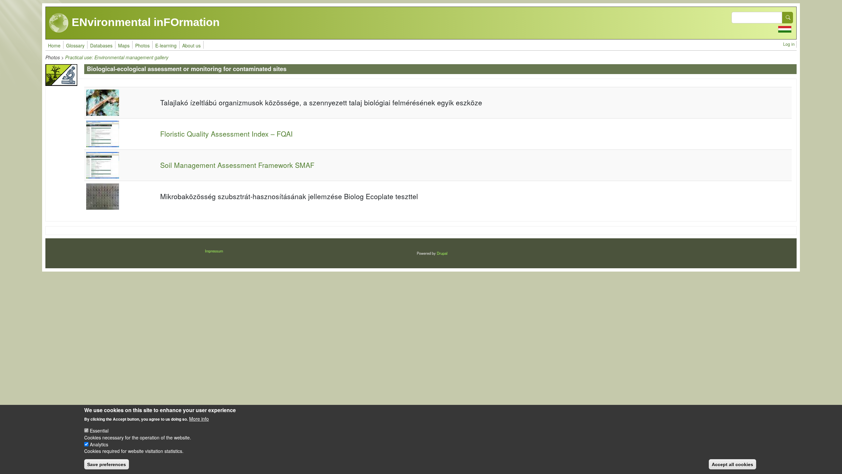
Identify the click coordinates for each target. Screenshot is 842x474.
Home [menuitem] (54, 45)
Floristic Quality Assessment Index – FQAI (226, 134)
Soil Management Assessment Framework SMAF (237, 165)
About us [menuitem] (191, 45)
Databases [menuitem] (101, 45)
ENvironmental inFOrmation (144, 22)
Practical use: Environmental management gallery (116, 57)
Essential (99, 430)
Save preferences (106, 464)
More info (199, 418)
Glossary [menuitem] (75, 45)
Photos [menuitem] (142, 45)
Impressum (214, 250)
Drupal (442, 253)
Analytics (99, 444)
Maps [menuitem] (124, 45)
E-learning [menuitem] (166, 45)
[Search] (787, 17)
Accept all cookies (732, 464)
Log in (789, 44)
